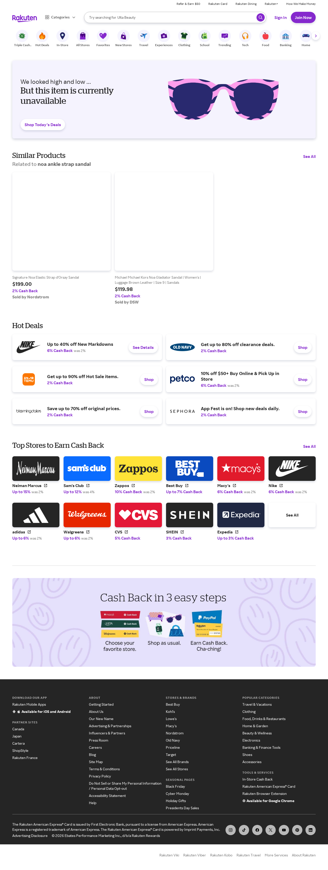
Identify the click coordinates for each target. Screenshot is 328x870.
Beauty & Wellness (257, 733)
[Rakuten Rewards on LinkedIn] (310, 830)
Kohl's (170, 711)
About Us (96, 711)
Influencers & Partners (107, 733)
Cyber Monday (177, 793)
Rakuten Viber (194, 855)
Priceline (173, 747)
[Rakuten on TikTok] (244, 830)
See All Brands (177, 762)
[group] (61, 235)
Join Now (303, 17)
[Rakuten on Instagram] (230, 830)
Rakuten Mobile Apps (29, 704)
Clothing (248, 711)
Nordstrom (174, 733)
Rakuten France (25, 757)
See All (309, 156)
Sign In (280, 17)
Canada (18, 729)
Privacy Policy (100, 776)
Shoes (247, 754)
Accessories (251, 762)
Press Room (98, 740)
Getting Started (101, 704)
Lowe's (171, 718)
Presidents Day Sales (182, 808)
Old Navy (173, 740)
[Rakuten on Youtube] (284, 830)
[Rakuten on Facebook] (257, 830)
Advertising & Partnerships (110, 726)
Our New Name (101, 718)
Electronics (251, 740)
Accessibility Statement (107, 795)
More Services (276, 855)
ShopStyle (20, 750)
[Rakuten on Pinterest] (297, 830)
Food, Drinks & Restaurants (263, 718)
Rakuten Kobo (221, 855)
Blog (92, 754)
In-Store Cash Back (257, 779)
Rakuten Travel (249, 855)
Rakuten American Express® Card (268, 786)
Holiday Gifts (176, 800)
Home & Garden (255, 726)
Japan (17, 736)
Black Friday (175, 786)
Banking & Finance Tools (261, 747)
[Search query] (260, 17)
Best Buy (173, 704)
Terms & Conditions (104, 769)
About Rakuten (304, 855)
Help (92, 803)
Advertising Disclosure (30, 835)
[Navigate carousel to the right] (316, 36)
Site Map (96, 762)
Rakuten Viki (169, 855)
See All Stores (177, 769)
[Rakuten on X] (270, 830)
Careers (95, 747)
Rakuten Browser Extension (264, 793)
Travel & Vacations (257, 704)
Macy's (171, 726)
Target (171, 754)
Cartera (18, 743)
